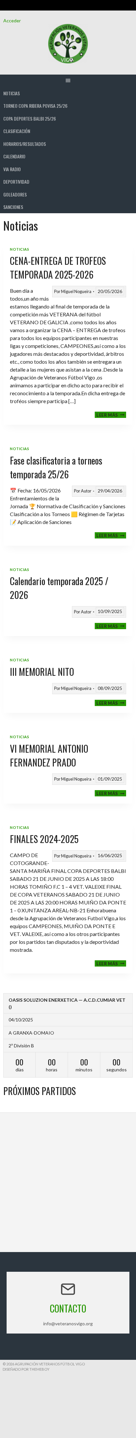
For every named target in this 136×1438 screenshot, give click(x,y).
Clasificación (16, 130)
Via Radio (12, 169)
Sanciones (13, 206)
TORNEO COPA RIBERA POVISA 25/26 (35, 105)
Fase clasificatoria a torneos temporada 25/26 (56, 467)
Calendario (14, 156)
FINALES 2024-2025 (44, 839)
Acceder (12, 20)
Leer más (111, 415)
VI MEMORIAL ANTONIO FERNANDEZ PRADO (49, 755)
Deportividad (16, 181)
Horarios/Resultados (24, 143)
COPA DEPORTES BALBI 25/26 (29, 118)
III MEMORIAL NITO (42, 671)
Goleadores (15, 194)
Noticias (11, 93)
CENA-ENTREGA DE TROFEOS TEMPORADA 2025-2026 (58, 267)
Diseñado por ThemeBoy (26, 1369)
